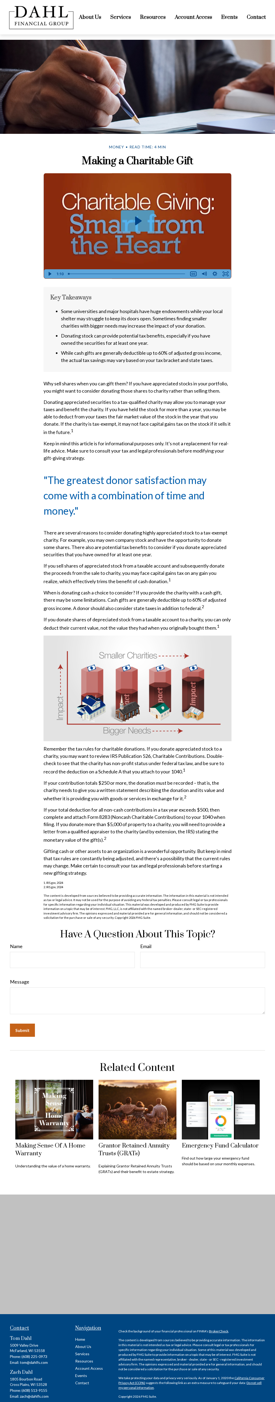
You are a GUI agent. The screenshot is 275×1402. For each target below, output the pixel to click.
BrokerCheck (218, 1331)
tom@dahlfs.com (34, 1362)
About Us (83, 1346)
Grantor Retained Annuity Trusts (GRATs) (134, 1149)
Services (82, 1353)
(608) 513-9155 (34, 1390)
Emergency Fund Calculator (220, 1146)
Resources (84, 1361)
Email (145, 946)
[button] (90, 17)
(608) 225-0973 (34, 1356)
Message (19, 982)
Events (81, 1375)
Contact (82, 1383)
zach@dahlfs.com (34, 1396)
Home (80, 1339)
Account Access (89, 1368)
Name (16, 946)
